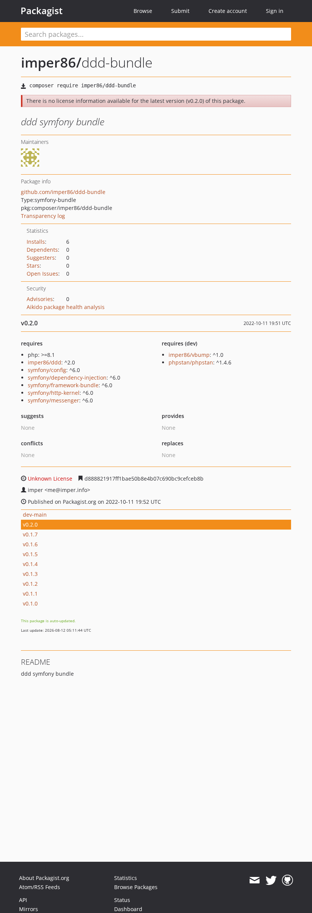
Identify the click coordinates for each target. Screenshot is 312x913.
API (23, 900)
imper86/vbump (189, 354)
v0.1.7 (30, 534)
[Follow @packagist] (271, 880)
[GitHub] (287, 880)
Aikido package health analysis (66, 307)
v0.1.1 (30, 593)
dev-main (35, 514)
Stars (33, 265)
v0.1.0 (30, 603)
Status (122, 900)
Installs (36, 241)
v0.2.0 (30, 524)
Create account (228, 10)
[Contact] (254, 880)
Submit (180, 10)
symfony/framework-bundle (63, 385)
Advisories (40, 299)
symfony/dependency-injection (67, 377)
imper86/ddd (44, 362)
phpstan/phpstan (191, 362)
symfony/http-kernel (54, 392)
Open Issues (42, 273)
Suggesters (41, 257)
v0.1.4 (30, 564)
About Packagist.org (44, 877)
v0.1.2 (30, 583)
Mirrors (28, 909)
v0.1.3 (30, 573)
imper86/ (51, 62)
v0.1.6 (30, 544)
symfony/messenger (53, 400)
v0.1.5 (30, 554)
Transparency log (43, 215)
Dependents (42, 249)
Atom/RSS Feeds (39, 887)
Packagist (42, 11)
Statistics (125, 877)
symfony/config (47, 370)
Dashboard (128, 909)
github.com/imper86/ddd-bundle (63, 192)
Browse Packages (136, 887)
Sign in (274, 10)
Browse (143, 10)
